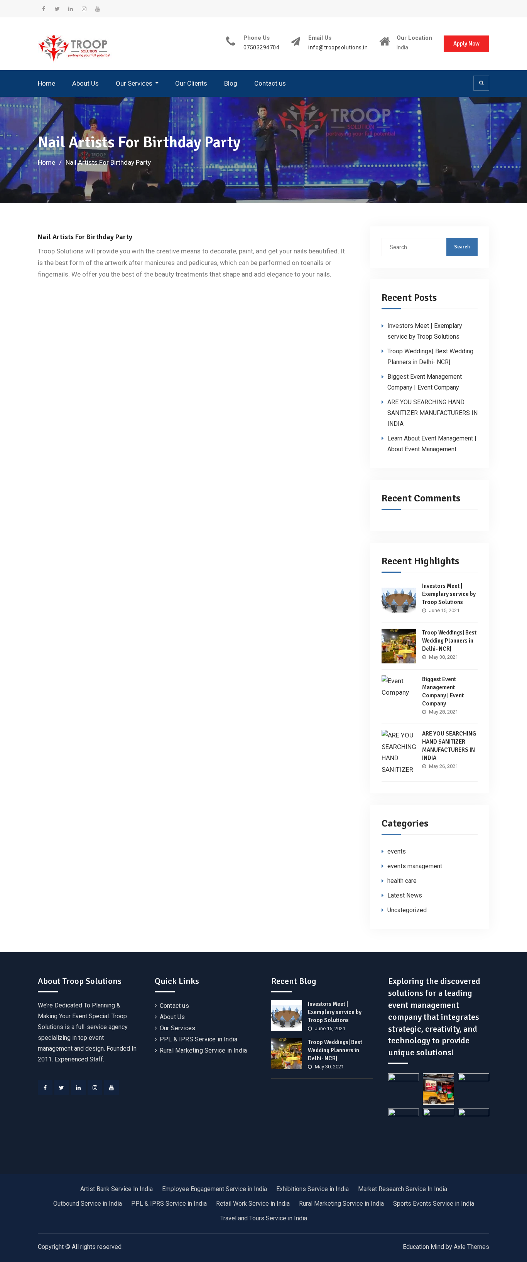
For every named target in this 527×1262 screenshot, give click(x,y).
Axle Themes (471, 1246)
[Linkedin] (78, 1087)
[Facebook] (45, 1087)
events (396, 851)
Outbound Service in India (87, 1203)
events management (414, 866)
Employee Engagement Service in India (214, 1189)
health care (402, 880)
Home (46, 83)
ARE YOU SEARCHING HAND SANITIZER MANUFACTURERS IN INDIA (432, 412)
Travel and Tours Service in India (263, 1218)
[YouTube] (111, 1087)
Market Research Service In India (402, 1189)
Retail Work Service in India (253, 1203)
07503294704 (261, 48)
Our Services (134, 83)
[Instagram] (95, 1087)
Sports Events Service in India (433, 1203)
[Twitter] (61, 1087)
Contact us (270, 83)
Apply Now (466, 43)
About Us (85, 83)
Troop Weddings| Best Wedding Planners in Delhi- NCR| (449, 640)
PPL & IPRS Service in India (198, 1039)
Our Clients (191, 83)
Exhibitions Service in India (312, 1189)
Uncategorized (407, 910)
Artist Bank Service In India (116, 1189)
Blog (230, 83)
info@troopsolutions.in (338, 48)
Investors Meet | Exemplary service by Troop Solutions (449, 594)
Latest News (404, 895)
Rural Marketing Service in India (203, 1050)
